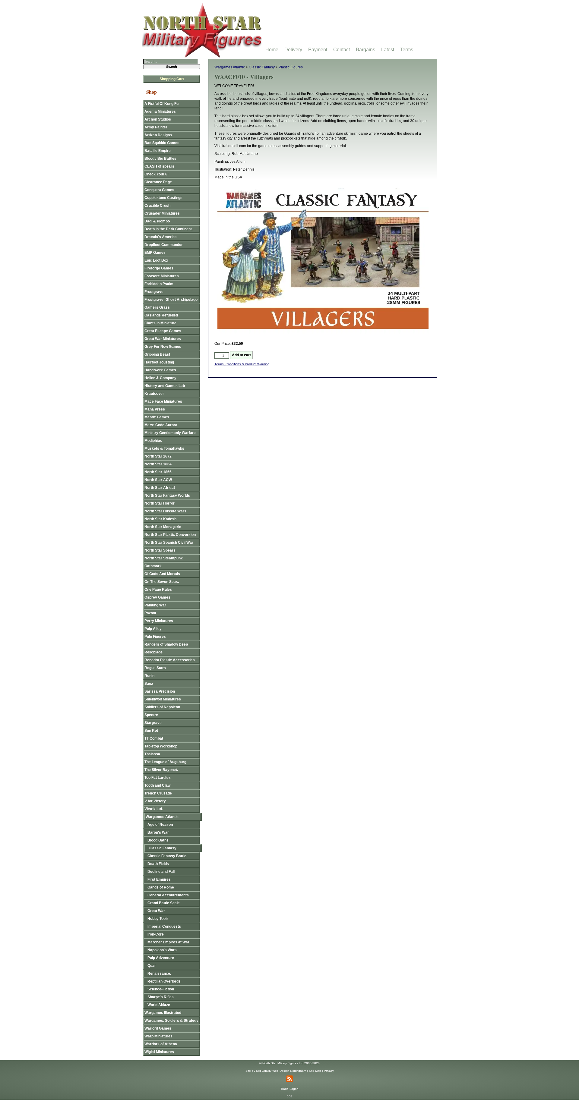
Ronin (149, 676)
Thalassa (152, 754)
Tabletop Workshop (160, 746)
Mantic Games (156, 417)
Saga (148, 683)
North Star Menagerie (162, 527)
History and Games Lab (164, 386)
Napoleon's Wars (162, 950)
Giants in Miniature (160, 323)
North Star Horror (159, 503)
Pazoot (150, 613)
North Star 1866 (158, 472)
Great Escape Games (162, 331)
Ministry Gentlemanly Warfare (170, 433)
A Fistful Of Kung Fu (161, 104)
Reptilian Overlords (164, 981)
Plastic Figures (291, 67)
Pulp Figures (155, 636)
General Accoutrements (168, 895)
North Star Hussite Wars (165, 511)
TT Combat (153, 738)
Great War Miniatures (162, 339)
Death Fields (158, 864)
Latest (387, 49)
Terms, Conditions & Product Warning (241, 364)
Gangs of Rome (160, 887)
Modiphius (153, 441)
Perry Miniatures (158, 621)
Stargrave (153, 723)
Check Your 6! (156, 174)
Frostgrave (153, 292)
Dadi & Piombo (157, 221)
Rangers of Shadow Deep (166, 644)
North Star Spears (160, 550)
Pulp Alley (153, 629)
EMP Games (155, 252)
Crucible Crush (157, 205)
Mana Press (154, 409)
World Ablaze (158, 1005)
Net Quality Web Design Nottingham (281, 1070)
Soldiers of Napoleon (162, 707)
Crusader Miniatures (162, 213)
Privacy (329, 1070)
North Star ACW (158, 480)
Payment (317, 49)
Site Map (315, 1070)
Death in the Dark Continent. (168, 229)
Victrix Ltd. (153, 809)
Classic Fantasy (262, 67)
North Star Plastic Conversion (170, 535)
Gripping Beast (157, 354)
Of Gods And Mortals (162, 574)
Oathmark (153, 566)
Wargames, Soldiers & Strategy (171, 1020)
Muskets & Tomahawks (164, 448)
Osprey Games (157, 597)
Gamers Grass (157, 307)
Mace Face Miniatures (163, 401)
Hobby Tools (158, 919)
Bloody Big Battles (160, 158)
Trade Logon (289, 1088)
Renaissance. (159, 973)
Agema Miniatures (160, 111)
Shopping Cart (172, 79)
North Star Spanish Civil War (168, 542)
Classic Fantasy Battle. (167, 856)
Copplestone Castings (163, 198)
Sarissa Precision (159, 691)
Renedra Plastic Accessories (169, 660)
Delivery (293, 49)
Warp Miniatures (158, 1036)
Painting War (155, 605)
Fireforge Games (158, 268)
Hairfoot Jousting (159, 362)
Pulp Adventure (160, 958)
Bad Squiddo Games (161, 143)
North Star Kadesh (160, 519)
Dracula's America (160, 237)
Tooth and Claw (157, 785)
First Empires (159, 879)
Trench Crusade (158, 793)
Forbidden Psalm (158, 284)
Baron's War (158, 832)
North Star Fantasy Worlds (167, 495)
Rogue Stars (155, 668)
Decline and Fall (161, 872)
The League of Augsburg (165, 762)
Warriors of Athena (160, 1044)
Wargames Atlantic (229, 67)
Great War (156, 911)
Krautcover (154, 394)
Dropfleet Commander (163, 245)
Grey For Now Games (162, 346)
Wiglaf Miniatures (159, 1052)
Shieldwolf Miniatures (162, 699)
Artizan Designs (158, 135)
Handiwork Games (160, 370)
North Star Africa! (159, 488)
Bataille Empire (157, 151)
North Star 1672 (158, 456)
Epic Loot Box (156, 260)
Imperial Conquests (164, 926)
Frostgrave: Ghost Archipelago (171, 299)
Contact (341, 49)
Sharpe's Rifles (160, 997)
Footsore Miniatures (161, 276)
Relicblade (153, 652)
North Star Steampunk (163, 558)
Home (271, 49)
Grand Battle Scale (163, 903)
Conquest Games (159, 190)
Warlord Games (157, 1028)
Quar (151, 966)
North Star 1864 (158, 464)
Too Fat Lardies (157, 777)
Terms (406, 49)
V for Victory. (155, 801)
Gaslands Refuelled (161, 315)
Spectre (151, 715)
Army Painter (155, 127)
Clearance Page (158, 182)
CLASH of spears (159, 166)
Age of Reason (160, 825)
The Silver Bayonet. (161, 770)
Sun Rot (151, 730)
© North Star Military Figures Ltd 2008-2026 (289, 1063)
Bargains (365, 49)
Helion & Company (160, 378)
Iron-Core (155, 934)
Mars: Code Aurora (160, 425)
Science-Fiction (160, 989)
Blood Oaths (158, 840)
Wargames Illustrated (162, 1013)
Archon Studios (157, 119)
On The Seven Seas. (161, 582)
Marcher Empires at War (168, 942)
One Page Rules (158, 589)
